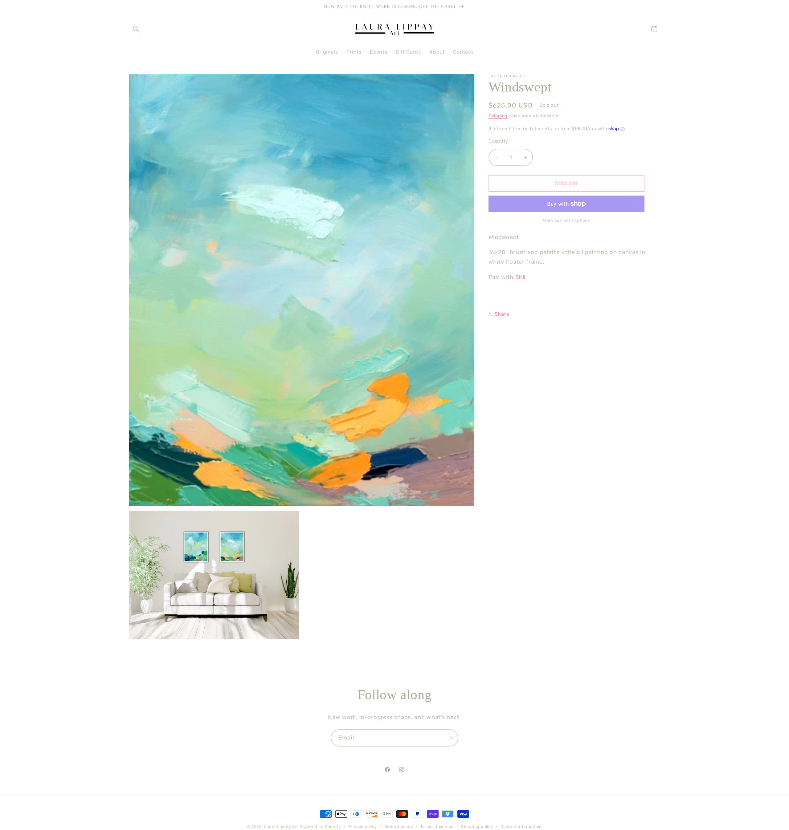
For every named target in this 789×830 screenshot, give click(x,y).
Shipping (498, 115)
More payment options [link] (566, 220)
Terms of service (437, 826)
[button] (137, 29)
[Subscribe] (450, 738)
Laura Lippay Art (281, 826)
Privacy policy (362, 826)
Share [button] (502, 314)
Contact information (521, 826)
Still (520, 277)
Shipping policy (477, 826)
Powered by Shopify (320, 826)
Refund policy (398, 826)
